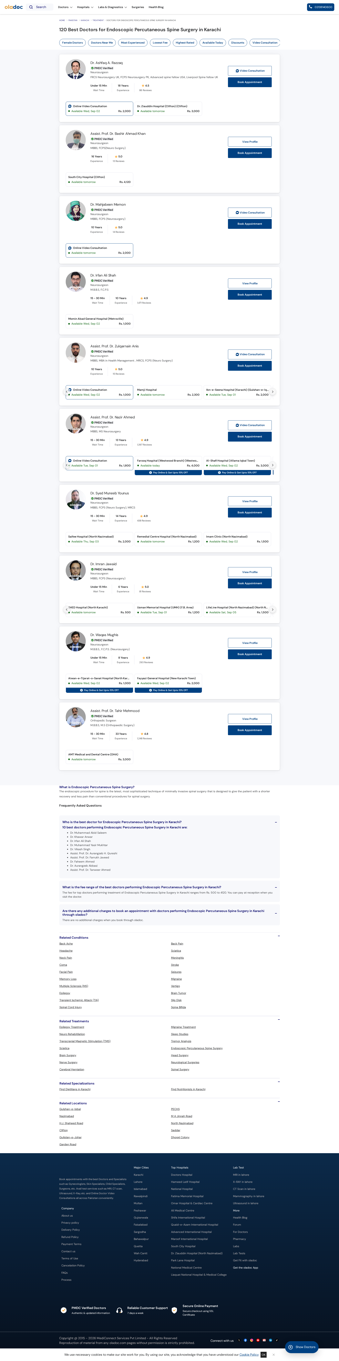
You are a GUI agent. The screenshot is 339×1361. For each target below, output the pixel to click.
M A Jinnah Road (181, 1116)
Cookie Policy (249, 1355)
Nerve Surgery (68, 1062)
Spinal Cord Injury (70, 1007)
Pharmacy (239, 1239)
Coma (63, 965)
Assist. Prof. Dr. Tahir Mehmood (114, 710)
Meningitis (177, 957)
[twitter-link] (239, 1340)
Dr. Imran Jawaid (103, 564)
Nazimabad (66, 1116)
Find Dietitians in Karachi (74, 1089)
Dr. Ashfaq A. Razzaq (106, 62)
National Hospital (182, 1189)
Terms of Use (69, 1258)
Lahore (138, 1182)
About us (67, 1215)
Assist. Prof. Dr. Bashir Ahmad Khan (117, 133)
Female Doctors (72, 42)
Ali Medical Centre (182, 1210)
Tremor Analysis (181, 1041)
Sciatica (176, 950)
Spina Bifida (178, 1007)
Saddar (175, 1130)
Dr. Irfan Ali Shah (103, 275)
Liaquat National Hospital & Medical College (199, 1274)
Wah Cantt (140, 1253)
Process (66, 1280)
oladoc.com (117, 1343)
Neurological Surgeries (185, 1062)
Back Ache (66, 943)
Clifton (63, 1130)
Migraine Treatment (183, 1027)
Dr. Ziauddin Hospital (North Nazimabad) (196, 1253)
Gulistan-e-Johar (70, 1137)
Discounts (237, 42)
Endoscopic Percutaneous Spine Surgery (197, 1048)
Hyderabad (141, 1260)
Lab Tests (239, 1253)
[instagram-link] (252, 1340)
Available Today (212, 42)
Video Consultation (264, 42)
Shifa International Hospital (188, 1217)
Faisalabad (141, 1224)
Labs (236, 1246)
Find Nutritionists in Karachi (188, 1089)
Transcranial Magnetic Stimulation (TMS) (84, 1041)
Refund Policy (70, 1237)
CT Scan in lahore (244, 1189)
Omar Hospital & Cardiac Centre (191, 1203)
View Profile (250, 141)
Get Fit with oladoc (245, 1260)
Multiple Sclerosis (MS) (73, 986)
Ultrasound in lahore (245, 1203)
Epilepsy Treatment (71, 1027)
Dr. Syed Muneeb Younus (109, 493)
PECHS (175, 1109)
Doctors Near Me (102, 42)
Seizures (176, 972)
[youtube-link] (258, 1340)
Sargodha (140, 1232)
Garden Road (67, 1144)
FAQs (64, 1272)
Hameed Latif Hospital (185, 1182)
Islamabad (140, 1189)
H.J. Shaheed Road (71, 1123)
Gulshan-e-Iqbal (70, 1109)
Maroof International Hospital (189, 1239)
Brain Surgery (67, 1055)
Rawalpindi (141, 1196)
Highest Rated (185, 42)
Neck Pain (65, 957)
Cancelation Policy (73, 1265)
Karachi (85, 20)
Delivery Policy (70, 1229)
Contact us (68, 1251)
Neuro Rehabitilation (72, 1034)
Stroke (175, 965)
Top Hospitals (179, 1167)
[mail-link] (264, 1340)
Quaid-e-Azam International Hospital (194, 1224)
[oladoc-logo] (14, 7)
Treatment (98, 20)
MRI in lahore (241, 1175)
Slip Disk (176, 1000)
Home (62, 20)
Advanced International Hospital (191, 1232)
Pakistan (72, 20)
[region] (171, 43)
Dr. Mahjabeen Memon (108, 204)
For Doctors (240, 1232)
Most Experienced (133, 42)
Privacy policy (70, 1222)
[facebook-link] (245, 1340)
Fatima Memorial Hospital (187, 1196)
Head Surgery (180, 1055)
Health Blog (240, 1217)
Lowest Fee (160, 42)
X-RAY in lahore (242, 1182)
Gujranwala (141, 1217)
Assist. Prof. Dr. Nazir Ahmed (112, 417)
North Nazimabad (182, 1123)
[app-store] (251, 1279)
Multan (138, 1203)
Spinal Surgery (180, 1069)
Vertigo (175, 986)
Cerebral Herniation (71, 1069)
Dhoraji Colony (180, 1137)
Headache (66, 950)
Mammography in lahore (248, 1196)
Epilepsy (64, 993)
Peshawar (140, 1210)
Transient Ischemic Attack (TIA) (79, 1000)
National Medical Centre (186, 1267)
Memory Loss (68, 979)
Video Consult (252, 70)
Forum (237, 1224)
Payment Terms (71, 1244)
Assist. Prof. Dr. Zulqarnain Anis (114, 346)
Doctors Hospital (181, 1175)
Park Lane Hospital (183, 1260)
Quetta (138, 1246)
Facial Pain (66, 972)
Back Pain (177, 943)
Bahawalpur (141, 1239)
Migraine (176, 979)
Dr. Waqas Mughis (104, 635)
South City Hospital (183, 1246)
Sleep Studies (179, 1034)
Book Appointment (250, 82)
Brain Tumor (178, 993)
